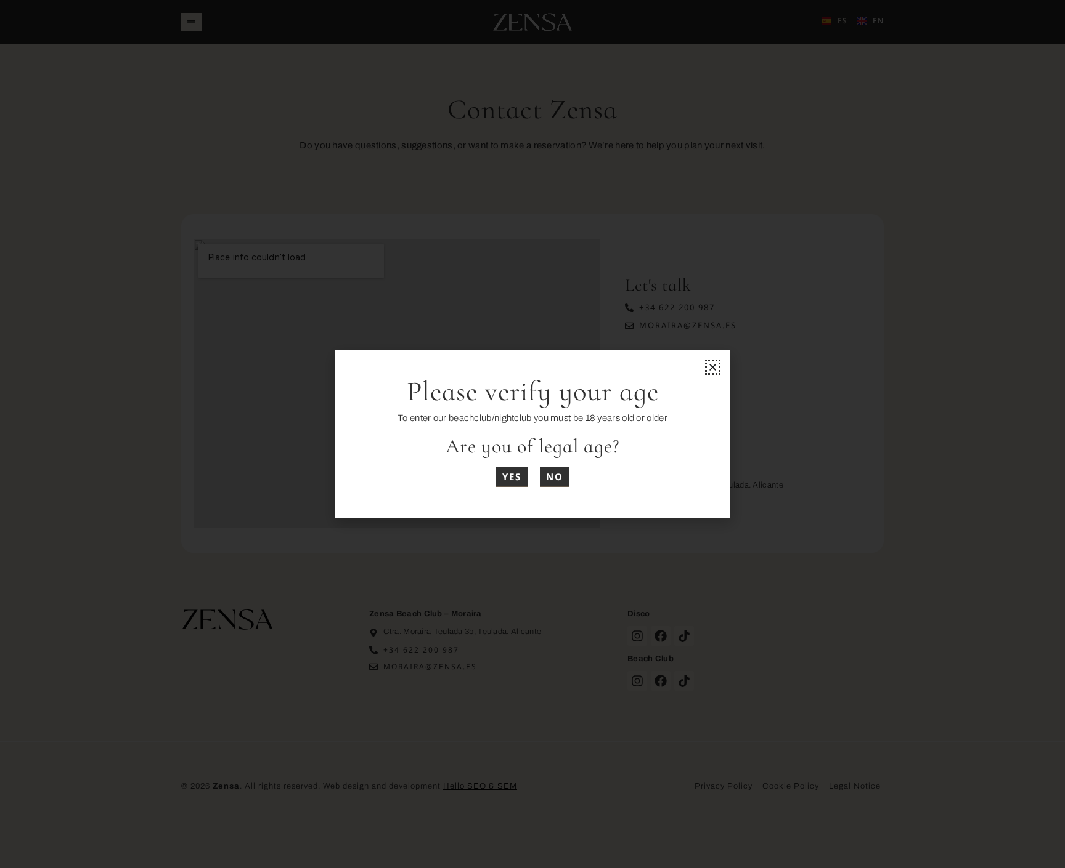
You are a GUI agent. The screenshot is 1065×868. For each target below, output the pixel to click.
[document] (532, 434)
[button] (712, 367)
